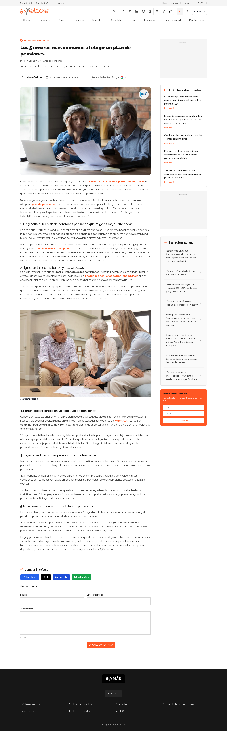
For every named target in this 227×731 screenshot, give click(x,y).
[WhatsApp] (163, 11)
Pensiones (45, 20)
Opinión (27, 20)
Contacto (121, 704)
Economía (79, 20)
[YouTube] (150, 11)
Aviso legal (28, 711)
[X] (129, 11)
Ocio (133, 20)
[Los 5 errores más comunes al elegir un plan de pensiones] (144, 94)
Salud (62, 20)
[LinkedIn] (136, 11)
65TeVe (200, 3)
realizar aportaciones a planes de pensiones (116, 181)
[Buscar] (114, 11)
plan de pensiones (43, 204)
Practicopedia (196, 20)
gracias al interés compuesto (53, 248)
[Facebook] (123, 11)
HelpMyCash (121, 420)
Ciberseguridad (173, 20)
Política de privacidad (81, 704)
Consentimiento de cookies (178, 704)
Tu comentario (26, 609)
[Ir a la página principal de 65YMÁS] (34, 11)
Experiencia (150, 20)
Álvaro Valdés (34, 77)
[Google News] (170, 11)
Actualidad (116, 20)
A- (180, 11)
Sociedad (97, 20)
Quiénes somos (170, 3)
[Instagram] (143, 11)
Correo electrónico (95, 595)
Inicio (22, 61)
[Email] (156, 11)
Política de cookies (79, 711)
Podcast (187, 3)
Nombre (23, 595)
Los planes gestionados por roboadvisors (111, 276)
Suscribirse (183, 421)
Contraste (199, 11)
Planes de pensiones (36, 40)
